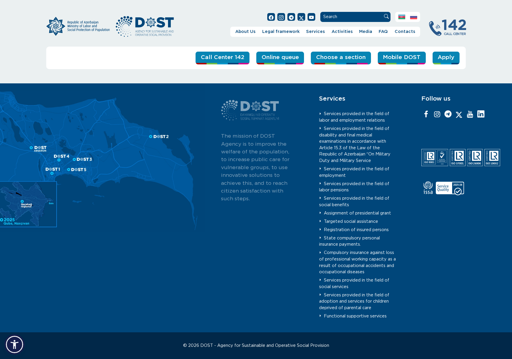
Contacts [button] (405, 32)
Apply (446, 57)
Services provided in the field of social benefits (354, 201)
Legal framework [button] (281, 32)
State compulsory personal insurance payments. (349, 241)
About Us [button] (245, 32)
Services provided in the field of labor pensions (354, 187)
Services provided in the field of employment (354, 172)
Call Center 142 (222, 57)
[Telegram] (448, 114)
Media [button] (365, 32)
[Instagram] (437, 114)
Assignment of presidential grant (357, 213)
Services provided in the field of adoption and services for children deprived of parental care (354, 301)
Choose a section (341, 57)
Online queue (280, 57)
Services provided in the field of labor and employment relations (354, 117)
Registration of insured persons (356, 230)
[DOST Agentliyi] (481, 114)
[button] (14, 344)
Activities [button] (342, 32)
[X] (459, 114)
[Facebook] (426, 114)
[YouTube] (470, 114)
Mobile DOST (401, 57)
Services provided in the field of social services (354, 283)
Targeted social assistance (351, 221)
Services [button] (315, 32)
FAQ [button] (383, 32)
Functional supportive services (355, 316)
